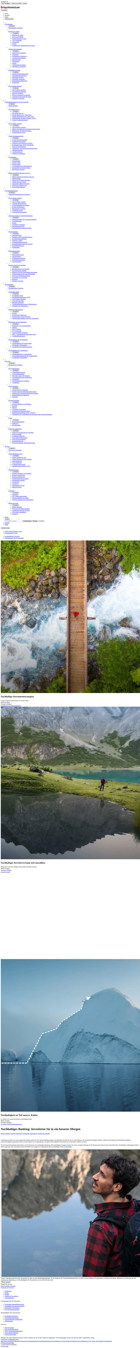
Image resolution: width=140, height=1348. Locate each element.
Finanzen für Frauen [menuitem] (18, 98)
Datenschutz (24, 1341)
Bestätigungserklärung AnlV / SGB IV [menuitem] (24, 413)
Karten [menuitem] (14, 44)
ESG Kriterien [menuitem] (16, 329)
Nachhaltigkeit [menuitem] (9, 284)
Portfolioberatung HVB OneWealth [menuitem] (23, 145)
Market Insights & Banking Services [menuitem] (19, 173)
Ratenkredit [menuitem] (15, 82)
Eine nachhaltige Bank (11, 1329)
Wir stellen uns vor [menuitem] (14, 109)
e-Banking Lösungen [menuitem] (18, 224)
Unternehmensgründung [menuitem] (19, 212)
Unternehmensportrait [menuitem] (18, 372)
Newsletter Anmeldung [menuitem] (19, 512)
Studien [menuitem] (14, 327)
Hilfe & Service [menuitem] (17, 487)
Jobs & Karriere (9, 1327)
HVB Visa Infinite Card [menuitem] (19, 185)
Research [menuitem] (15, 279)
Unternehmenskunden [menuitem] (11, 191)
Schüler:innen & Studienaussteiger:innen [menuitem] (24, 391)
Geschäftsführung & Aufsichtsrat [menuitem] (22, 377)
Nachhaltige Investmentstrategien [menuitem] (22, 347)
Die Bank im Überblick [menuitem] (15, 365)
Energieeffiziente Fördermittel (13, 1319)
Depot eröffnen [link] (5, 1133)
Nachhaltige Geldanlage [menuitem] (19, 56)
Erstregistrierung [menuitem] (17, 461)
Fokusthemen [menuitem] (12, 157)
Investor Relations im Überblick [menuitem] (21, 404)
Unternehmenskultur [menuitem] (18, 374)
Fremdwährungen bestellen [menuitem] (20, 478)
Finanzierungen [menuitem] (13, 231)
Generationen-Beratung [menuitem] (19, 91)
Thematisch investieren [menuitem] (19, 66)
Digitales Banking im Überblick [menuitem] (21, 473)
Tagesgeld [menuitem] (15, 54)
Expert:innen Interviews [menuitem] (19, 315)
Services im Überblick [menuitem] (15, 450)
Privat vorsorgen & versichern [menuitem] (21, 95)
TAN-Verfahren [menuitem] (17, 40)
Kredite (7, 1294)
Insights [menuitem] (14, 313)
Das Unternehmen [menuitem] (13, 368)
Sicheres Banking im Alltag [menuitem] (20, 498)
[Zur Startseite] (10, 8)
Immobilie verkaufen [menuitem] (18, 79)
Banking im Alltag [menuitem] (13, 31)
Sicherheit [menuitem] (11, 491)
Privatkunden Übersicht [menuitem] (15, 28)
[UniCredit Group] (4, 1346)
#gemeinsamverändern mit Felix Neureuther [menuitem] (25, 318)
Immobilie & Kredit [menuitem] (14, 70)
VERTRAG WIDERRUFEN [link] (10, 1339)
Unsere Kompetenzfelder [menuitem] (15, 136)
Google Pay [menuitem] (15, 482)
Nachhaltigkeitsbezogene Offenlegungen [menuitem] (24, 304)
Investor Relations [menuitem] (13, 400)
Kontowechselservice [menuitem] (18, 475)
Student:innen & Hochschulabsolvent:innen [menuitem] (25, 393)
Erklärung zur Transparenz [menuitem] (20, 306)
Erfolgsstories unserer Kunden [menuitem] (21, 317)
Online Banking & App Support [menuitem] (21, 459)
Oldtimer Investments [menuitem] (18, 153)
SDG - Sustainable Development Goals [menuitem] (24, 334)
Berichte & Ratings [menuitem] (18, 302)
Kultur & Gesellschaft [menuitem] (15, 429)
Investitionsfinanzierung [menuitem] (19, 239)
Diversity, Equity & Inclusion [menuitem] (21, 376)
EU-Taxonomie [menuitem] (17, 331)
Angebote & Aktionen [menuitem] (19, 58)
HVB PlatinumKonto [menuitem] (18, 187)
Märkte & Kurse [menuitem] (13, 503)
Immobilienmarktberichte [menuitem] (19, 81)
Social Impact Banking (11, 1333)
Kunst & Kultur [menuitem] (17, 434)
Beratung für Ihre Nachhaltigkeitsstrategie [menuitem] (24, 272)
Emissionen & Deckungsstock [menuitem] (21, 411)
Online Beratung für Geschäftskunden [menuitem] (23, 274)
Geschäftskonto (9, 1298)
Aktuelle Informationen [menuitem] (19, 203)
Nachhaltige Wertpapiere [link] (29, 1133)
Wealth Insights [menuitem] (13, 106)
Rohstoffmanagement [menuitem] (18, 260)
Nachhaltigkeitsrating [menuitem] (18, 336)
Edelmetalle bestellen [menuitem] (18, 480)
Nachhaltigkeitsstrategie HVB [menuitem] (21, 297)
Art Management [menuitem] (17, 152)
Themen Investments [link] (44, 1133)
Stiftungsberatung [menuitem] (17, 150)
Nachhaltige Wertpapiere (12, 1308)
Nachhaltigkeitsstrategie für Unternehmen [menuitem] (24, 356)
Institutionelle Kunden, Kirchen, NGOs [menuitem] (24, 118)
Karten (7, 1293)
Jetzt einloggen (6, 3)
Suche (25, 3)
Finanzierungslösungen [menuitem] (19, 147)
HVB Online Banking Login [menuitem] (13, 531)
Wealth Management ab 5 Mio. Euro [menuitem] (23, 116)
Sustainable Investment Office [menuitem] (21, 168)
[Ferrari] (7, 1343)
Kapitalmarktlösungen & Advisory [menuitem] (22, 244)
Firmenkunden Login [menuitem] (11, 533)
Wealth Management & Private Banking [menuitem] (17, 102)
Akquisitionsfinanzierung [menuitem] (19, 242)
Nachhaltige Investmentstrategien (11, 706)
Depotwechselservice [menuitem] (18, 477)
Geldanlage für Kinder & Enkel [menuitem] (21, 97)
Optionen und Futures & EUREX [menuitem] (22, 143)
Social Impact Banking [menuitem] (19, 299)
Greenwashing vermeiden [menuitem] (20, 332)
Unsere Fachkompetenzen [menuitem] (20, 120)
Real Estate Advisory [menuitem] (18, 169)
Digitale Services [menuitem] (13, 470)
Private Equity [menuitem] (16, 164)
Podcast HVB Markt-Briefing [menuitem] (21, 180)
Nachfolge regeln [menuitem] (17, 210)
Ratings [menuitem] (14, 407)
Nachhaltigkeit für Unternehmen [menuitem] (18, 350)
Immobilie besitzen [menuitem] (18, 77)
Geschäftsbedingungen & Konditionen (49, 1341)
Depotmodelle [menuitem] (16, 60)
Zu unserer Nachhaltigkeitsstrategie (11, 1124)
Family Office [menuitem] (16, 162)
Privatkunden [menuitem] (9, 24)
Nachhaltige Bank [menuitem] (13, 292)
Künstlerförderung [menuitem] (17, 441)
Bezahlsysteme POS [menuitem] (18, 226)
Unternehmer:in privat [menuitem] (18, 132)
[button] (41, 521)
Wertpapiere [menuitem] (15, 61)
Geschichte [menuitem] (15, 379)
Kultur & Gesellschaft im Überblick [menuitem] (23, 432)
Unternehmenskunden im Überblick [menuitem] (19, 194)
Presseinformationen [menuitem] (18, 422)
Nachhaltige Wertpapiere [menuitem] (19, 345)
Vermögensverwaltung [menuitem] (19, 65)
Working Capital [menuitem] (17, 240)
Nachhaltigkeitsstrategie (12, 1318)
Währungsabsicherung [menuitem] (19, 258)
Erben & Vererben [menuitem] (17, 93)
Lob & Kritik (65, 1341)
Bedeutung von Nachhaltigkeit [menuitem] (17, 322)
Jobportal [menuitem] (15, 397)
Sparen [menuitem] (14, 63)
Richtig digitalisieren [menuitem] (18, 207)
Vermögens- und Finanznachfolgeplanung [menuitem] (24, 148)
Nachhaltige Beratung (11, 1316)
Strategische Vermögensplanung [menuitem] (21, 131)
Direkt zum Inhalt (16, 3)
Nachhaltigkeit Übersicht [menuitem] (15, 288)
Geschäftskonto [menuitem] (17, 221)
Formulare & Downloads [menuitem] (19, 277)
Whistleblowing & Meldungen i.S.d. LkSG (83, 1341)
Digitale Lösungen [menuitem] (17, 281)
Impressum (4, 1341)
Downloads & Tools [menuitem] (18, 485)
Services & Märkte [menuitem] (17, 37)
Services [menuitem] (7, 446)
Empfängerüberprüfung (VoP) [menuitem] (21, 466)
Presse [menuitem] (10, 418)
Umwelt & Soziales (10, 1334)
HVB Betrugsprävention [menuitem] (19, 496)
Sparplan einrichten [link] (16, 1133)
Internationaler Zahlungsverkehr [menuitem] (21, 228)
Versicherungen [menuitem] (17, 261)
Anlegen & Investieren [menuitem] (15, 49)
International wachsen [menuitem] (18, 208)
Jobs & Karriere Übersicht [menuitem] (20, 390)
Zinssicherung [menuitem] (16, 256)
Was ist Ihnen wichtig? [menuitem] (15, 86)
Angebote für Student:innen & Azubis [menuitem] (23, 45)
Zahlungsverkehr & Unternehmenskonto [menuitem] (20, 216)
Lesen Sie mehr (5, 872)
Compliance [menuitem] (15, 382)
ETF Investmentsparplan (12, 1309)
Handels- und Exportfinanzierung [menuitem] (22, 237)
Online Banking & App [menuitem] (19, 38)
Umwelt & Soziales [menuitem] (18, 301)
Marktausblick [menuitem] (16, 178)
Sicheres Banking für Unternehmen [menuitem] (22, 500)
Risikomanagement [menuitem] (14, 251)
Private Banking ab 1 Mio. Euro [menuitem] (21, 115)
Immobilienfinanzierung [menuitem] (19, 75)
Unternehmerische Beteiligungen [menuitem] (22, 166)
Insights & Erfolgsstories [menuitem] (15, 309)
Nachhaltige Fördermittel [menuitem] (19, 357)
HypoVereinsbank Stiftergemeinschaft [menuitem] (23, 443)
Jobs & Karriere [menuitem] (13, 386)
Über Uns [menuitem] (7, 361)
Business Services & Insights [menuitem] (17, 265)
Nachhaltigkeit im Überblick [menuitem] (20, 381)
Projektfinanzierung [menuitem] (18, 245)
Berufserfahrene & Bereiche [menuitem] (20, 395)
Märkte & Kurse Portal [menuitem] (19, 182)
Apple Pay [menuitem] (15, 484)
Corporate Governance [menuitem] (19, 409)
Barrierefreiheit (33, 1341)
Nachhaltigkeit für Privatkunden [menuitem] (18, 340)
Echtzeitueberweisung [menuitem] (18, 464)
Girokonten (8, 1291)
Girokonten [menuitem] (15, 42)
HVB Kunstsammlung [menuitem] (19, 439)
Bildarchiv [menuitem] (15, 423)
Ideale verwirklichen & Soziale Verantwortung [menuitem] (26, 129)
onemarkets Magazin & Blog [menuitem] (21, 184)
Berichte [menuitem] (14, 406)
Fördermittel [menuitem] (16, 247)
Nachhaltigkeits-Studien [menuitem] (19, 270)
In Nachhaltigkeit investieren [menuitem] (20, 205)
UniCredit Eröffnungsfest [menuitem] (19, 438)
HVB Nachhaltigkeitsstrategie (14, 1331)
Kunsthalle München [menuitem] (18, 436)
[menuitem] (6, 13)
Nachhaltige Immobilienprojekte (14, 1304)
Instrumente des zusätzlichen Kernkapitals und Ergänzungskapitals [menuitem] (32, 414)
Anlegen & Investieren (11, 1296)
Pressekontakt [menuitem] (16, 425)
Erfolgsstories (9, 1321)
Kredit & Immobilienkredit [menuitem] (20, 74)
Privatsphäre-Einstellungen (104, 1341)
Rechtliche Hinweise (14, 1341)
